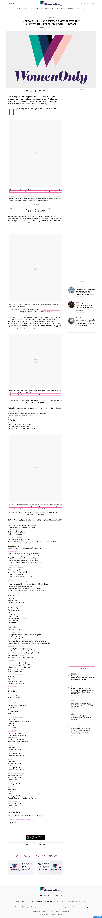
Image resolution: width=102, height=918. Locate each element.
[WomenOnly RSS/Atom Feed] (95, 4)
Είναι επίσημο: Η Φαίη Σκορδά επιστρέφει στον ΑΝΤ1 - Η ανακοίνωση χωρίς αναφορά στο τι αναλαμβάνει (85, 322)
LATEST (83, 8)
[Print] (44, 91)
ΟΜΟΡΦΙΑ (25, 8)
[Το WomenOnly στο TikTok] (87, 4)
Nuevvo (48, 914)
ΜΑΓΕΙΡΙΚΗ (70, 8)
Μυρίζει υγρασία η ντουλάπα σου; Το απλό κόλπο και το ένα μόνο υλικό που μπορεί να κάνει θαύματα (83, 677)
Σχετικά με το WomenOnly (80, 907)
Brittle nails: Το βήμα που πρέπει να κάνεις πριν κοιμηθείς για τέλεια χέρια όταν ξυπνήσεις (82, 704)
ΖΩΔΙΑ (77, 8)
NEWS (18, 8)
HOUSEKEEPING (49, 8)
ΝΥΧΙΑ (72, 701)
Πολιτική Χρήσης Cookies (65, 907)
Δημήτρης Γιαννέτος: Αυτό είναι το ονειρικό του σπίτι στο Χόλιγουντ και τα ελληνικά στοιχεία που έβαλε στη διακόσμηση (82, 691)
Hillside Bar (43, 400)
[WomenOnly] (51, 3)
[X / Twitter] (31, 91)
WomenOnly (51, 889)
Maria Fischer (44, 209)
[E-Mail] (40, 91)
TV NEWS (78, 318)
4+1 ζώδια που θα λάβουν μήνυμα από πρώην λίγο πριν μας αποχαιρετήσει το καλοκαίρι (83, 717)
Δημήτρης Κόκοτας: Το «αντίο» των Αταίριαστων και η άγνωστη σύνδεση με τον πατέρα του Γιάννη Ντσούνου (85, 291)
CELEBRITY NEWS (80, 332)
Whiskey (60, 914)
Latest (82, 282)
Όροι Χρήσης (26, 907)
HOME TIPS (74, 673)
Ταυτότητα (18, 907)
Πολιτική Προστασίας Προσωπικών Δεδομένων (44, 907)
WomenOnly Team (45, 27)
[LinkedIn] (35, 91)
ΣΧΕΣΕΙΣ (62, 8)
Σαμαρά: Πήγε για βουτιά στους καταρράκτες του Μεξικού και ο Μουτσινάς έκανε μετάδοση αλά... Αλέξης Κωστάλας (81, 731)
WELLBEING (39, 8)
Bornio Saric (43, 512)
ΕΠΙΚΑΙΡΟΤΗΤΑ (80, 287)
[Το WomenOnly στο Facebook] (81, 4)
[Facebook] (27, 91)
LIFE (57, 8)
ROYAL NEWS (51, 17)
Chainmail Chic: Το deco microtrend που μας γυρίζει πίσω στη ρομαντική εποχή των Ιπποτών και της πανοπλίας (84, 307)
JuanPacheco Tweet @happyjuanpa (51, 309)
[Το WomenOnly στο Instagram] (84, 4)
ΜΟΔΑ (32, 8)
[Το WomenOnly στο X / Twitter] (89, 4)
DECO (77, 301)
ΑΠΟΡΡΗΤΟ (98, 917)
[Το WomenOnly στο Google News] (92, 4)
